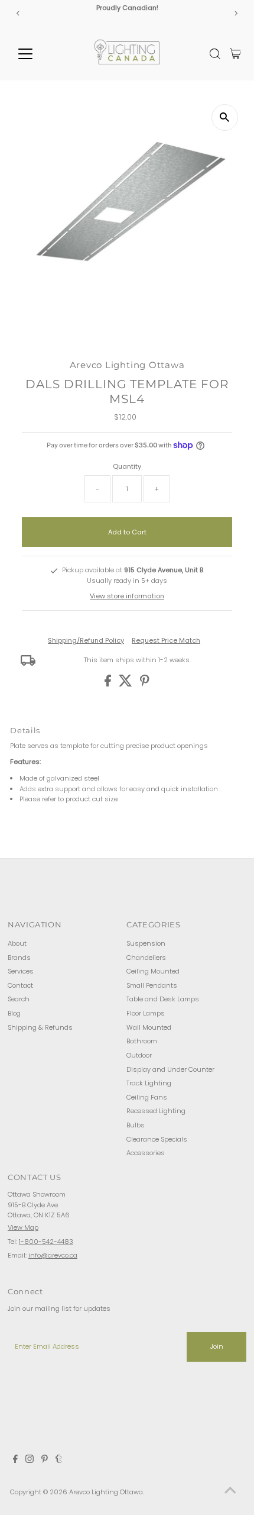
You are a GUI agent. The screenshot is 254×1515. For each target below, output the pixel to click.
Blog (14, 1013)
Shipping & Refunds (40, 1027)
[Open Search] (215, 54)
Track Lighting (148, 1083)
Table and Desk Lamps (162, 999)
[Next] (235, 13)
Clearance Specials (156, 1139)
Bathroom (141, 1041)
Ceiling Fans (146, 1097)
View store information (127, 596)
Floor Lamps (145, 1013)
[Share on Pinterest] (144, 684)
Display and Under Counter (170, 1069)
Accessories (145, 1153)
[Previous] (18, 13)
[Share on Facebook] (109, 684)
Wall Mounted (148, 1027)
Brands (19, 957)
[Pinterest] (44, 1460)
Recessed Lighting (155, 1111)
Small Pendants (151, 985)
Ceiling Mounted (153, 971)
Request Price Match (166, 640)
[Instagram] (29, 1460)
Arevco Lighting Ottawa (106, 1492)
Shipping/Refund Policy (86, 640)
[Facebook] (15, 1460)
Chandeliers (146, 957)
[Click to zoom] (224, 117)
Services (21, 971)
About (17, 943)
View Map (23, 1227)
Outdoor (139, 1055)
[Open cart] (235, 54)
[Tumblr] (59, 1460)
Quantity (127, 466)
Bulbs (135, 1125)
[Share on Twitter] (126, 684)
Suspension (145, 943)
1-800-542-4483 (46, 1241)
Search (19, 999)
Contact (20, 985)
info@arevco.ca (52, 1255)
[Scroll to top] (230, 1491)
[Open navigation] (38, 54)
